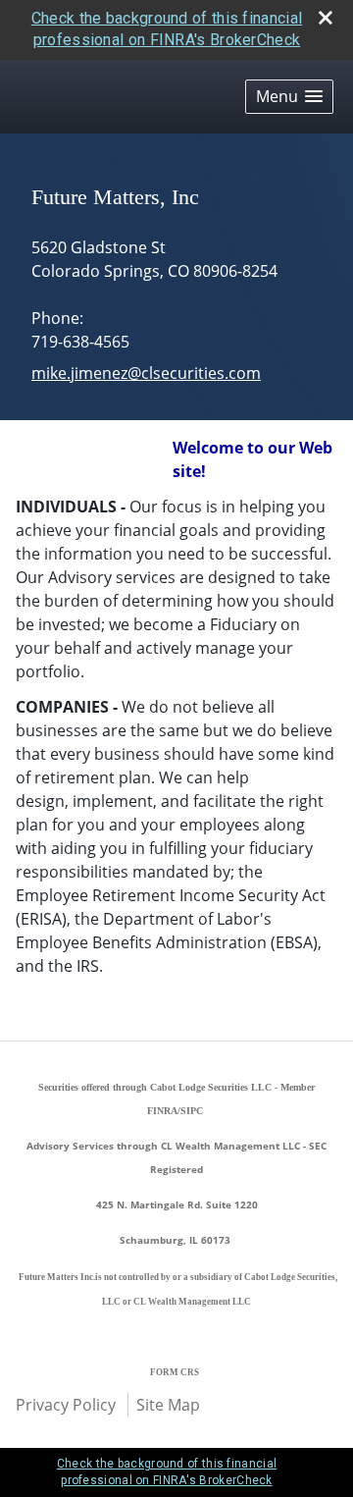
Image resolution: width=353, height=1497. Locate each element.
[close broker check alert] (325, 18)
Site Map (168, 1405)
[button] (289, 97)
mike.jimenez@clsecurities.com (146, 373)
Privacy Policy (66, 1405)
